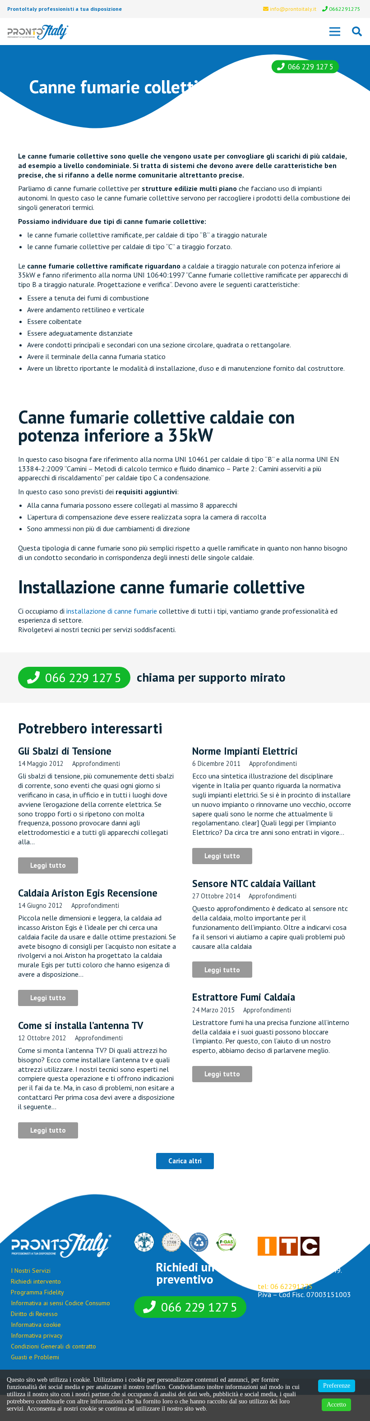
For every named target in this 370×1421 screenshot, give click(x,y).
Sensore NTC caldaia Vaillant (254, 883)
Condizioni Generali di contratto (53, 1346)
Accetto (336, 1404)
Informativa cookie (36, 1325)
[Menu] (335, 31)
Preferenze (336, 1385)
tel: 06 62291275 (285, 1286)
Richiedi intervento (36, 1281)
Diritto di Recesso (34, 1314)
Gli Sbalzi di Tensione (64, 750)
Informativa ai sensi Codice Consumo (60, 1303)
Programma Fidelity (37, 1292)
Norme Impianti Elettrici (245, 750)
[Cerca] (357, 32)
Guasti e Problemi (35, 1357)
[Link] (38, 32)
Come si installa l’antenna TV (80, 1025)
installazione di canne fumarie (111, 610)
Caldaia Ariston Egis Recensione (87, 892)
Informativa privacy (37, 1335)
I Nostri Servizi (31, 1270)
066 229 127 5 (310, 67)
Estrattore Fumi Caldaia (243, 996)
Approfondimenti (96, 763)
